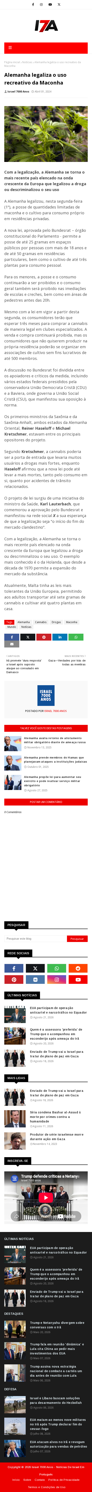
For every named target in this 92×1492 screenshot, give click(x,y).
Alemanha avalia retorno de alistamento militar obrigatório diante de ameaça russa (55, 740)
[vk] (35, 979)
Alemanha (24, 622)
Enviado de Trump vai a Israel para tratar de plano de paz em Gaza (56, 1054)
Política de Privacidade (64, 1479)
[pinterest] (14, 979)
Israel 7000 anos (18, 91)
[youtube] (50, 4)
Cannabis (40, 622)
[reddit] (78, 968)
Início (16, 1479)
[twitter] (59, 4)
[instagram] (41, 4)
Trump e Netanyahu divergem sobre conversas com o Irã (57, 1325)
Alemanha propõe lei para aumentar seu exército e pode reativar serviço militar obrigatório (52, 781)
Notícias (27, 62)
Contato (40, 1479)
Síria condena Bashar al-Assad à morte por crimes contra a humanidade (55, 1117)
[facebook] (33, 4)
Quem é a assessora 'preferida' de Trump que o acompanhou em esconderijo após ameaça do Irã (56, 1034)
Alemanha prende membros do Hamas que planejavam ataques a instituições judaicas (55, 759)
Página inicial (12, 62)
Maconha (71, 622)
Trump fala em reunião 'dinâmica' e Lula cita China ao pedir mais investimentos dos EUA (57, 1349)
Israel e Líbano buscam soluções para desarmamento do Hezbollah (56, 1400)
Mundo (11, 627)
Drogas (56, 622)
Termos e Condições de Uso (46, 1487)
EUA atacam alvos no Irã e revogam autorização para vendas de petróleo (58, 1444)
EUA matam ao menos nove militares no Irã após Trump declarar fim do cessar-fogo (58, 1424)
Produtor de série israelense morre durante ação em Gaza (56, 1137)
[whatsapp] (56, 968)
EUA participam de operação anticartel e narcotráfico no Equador (58, 1010)
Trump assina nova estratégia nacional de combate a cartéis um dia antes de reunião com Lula (56, 1371)
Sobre (27, 1479)
